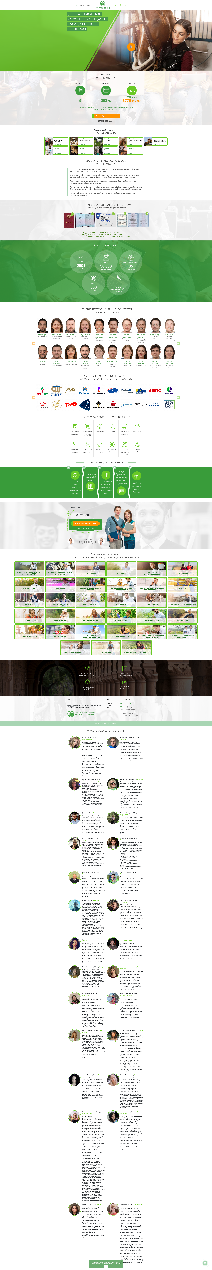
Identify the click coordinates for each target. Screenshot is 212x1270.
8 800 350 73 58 (84, 5)
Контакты (110, 707)
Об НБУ (109, 705)
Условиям (116, 1263)
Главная (109, 703)
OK (106, 1266)
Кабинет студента (139, 5)
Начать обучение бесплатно (106, 116)
